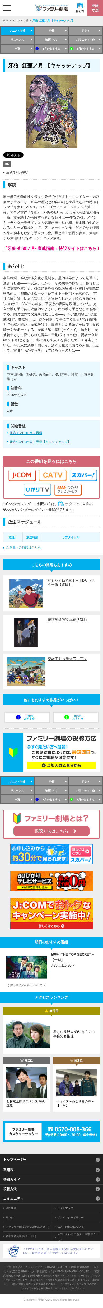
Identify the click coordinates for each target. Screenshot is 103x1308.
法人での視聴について (70, 1226)
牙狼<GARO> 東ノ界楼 (26, 433)
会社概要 (11, 1208)
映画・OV (51, 39)
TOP (5, 20)
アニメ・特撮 (20, 20)
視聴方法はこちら (51, 831)
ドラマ (86, 30)
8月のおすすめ (51, 48)
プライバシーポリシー (70, 1217)
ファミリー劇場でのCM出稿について (27, 1226)
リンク (10, 1217)
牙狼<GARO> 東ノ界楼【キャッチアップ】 (40, 442)
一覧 (17, 48)
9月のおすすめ (85, 48)
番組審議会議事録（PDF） (22, 1236)
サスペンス (17, 39)
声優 (51, 30)
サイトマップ (65, 1208)
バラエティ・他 (85, 39)
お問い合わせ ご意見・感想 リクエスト (78, 1237)
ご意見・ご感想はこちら (23, 547)
